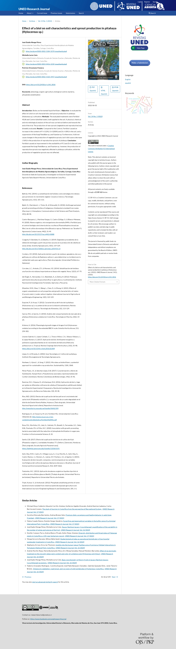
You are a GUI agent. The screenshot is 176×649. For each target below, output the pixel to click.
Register (147, 2)
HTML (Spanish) (104, 92)
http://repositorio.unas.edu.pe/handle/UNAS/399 (40, 408)
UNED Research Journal (34, 9)
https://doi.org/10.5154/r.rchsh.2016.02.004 (38, 349)
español (128, 83)
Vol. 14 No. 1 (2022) (45, 21)
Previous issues (56, 13)
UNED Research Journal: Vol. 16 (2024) (75, 530)
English (128, 79)
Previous (28, 577)
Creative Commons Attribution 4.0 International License (101, 149)
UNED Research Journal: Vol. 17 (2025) (49, 518)
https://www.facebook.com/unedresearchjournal (48, 619)
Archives (32, 21)
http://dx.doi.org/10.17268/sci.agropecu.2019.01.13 (41, 249)
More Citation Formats (97, 282)
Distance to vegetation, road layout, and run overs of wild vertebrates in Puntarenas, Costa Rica (68, 569)
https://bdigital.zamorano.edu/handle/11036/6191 (41, 448)
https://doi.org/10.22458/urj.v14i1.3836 (40, 85)
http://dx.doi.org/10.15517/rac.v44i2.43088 (38, 234)
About (29, 13)
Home (21, 13)
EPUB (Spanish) (115, 89)
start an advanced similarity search (45, 582)
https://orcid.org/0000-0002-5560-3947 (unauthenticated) (46, 77)
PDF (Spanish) (93, 89)
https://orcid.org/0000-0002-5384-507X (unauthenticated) (46, 51)
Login (140, 2)
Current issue (42, 13)
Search (81, 13)
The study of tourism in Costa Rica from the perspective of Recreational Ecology (72, 509)
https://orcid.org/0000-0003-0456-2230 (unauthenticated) (46, 64)
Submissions (70, 13)
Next (113, 577)
